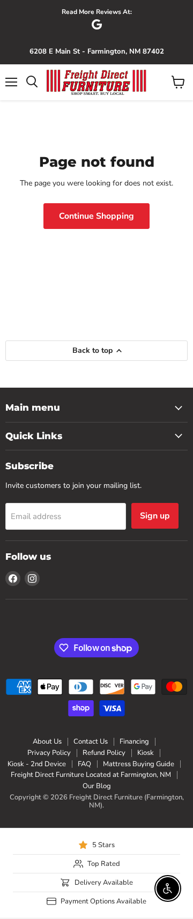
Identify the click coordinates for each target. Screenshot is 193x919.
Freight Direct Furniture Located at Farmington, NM (91, 775)
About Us (47, 741)
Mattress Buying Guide (138, 764)
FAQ (84, 764)
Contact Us (90, 741)
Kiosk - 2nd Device (37, 764)
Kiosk (145, 753)
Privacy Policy (49, 753)
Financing (134, 741)
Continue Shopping (96, 216)
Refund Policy (104, 753)
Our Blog (97, 786)
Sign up (155, 516)
